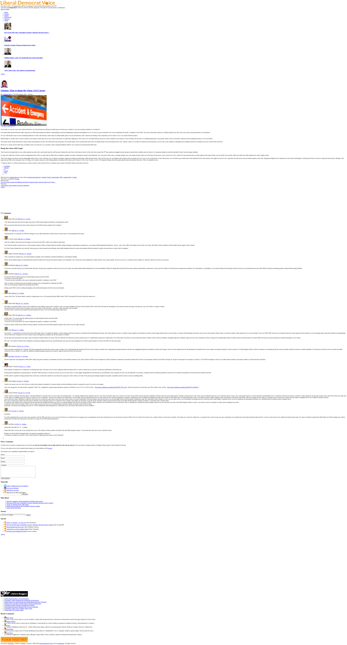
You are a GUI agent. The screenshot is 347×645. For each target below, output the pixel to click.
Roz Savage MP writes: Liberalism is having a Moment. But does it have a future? (30, 503)
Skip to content (5, 9)
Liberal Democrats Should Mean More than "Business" (31, 602)
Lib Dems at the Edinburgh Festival (16, 531)
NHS (61, 177)
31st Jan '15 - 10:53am (21, 356)
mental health (55, 177)
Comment (3, 465)
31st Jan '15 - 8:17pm (24, 393)
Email (2, 458)
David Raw (9, 633)
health (49, 177)
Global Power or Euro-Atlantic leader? (17, 529)
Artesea (23, 643)
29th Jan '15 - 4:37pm (24, 219)
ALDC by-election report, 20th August (18, 504)
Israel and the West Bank (14, 508)
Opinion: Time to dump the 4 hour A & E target (23, 90)
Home (6, 12)
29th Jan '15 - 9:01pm (22, 265)
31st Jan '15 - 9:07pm (17, 411)
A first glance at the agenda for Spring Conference (15, 185)
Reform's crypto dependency (20, 599)
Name (2, 454)
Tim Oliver (11, 356)
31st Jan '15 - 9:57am (23, 346)
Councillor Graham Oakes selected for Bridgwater (26, 603)
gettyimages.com (11, 126)
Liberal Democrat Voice (46, 643)
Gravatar (49, 448)
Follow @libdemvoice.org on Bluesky (17, 486)
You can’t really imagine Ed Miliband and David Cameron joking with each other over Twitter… (28, 182)
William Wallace (10, 621)
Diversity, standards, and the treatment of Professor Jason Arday (25, 501)
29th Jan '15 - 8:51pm (25, 253)
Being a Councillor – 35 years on (15, 522)
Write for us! (7, 17)
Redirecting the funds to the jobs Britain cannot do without (23, 506)
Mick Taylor (9, 618)
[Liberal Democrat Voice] (28, 5)
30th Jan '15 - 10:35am (22, 303)
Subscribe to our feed (12, 490)
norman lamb (67, 177)
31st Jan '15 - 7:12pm (24, 366)
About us (7, 19)
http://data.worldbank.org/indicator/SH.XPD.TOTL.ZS (110, 387)
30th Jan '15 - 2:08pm (17, 330)
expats (8, 625)
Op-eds (17, 179)
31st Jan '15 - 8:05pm (22, 381)
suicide (75, 177)
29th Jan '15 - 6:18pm (18, 230)
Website (3, 461)
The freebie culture (17, 610)
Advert (3, 74)
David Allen (9, 629)
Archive (6, 14)
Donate (6, 15)
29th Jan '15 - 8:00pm (24, 239)
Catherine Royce (7, 94)
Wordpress (11, 643)
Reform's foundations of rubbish (25, 605)
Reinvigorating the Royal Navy (15, 527)
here (100, 445)
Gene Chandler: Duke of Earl (23, 608)
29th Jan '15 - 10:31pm (21, 274)
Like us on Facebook (12, 488)
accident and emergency (34, 177)
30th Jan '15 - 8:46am (18, 293)
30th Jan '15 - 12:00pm (24, 315)
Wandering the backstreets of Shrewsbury (27, 600)
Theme (6, 20)
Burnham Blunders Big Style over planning (25, 607)
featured (44, 177)
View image (4, 126)
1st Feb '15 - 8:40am (20, 424)
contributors (60, 643)
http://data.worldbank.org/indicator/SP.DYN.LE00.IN (182, 387)
